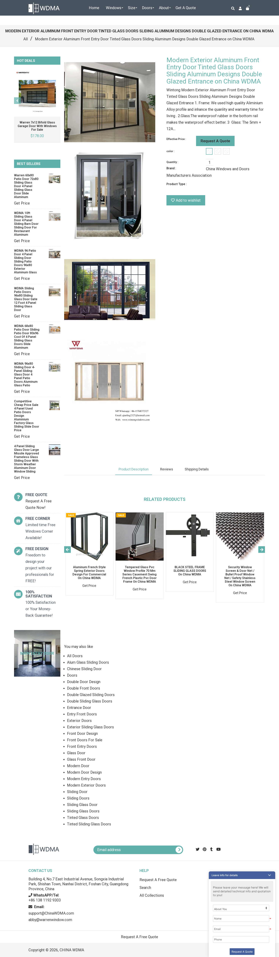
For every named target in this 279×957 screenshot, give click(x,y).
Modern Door (78, 766)
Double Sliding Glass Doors (89, 701)
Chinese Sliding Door (84, 669)
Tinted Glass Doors (83, 817)
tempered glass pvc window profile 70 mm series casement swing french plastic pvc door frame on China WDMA (139, 574)
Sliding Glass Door (82, 804)
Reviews (166, 469)
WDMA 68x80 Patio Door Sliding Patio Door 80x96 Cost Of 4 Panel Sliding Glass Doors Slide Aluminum (26, 336)
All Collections (152, 895)
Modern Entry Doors (84, 778)
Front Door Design (82, 733)
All (25, 39)
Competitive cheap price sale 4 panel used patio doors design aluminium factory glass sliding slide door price (26, 415)
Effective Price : (176, 139)
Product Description (134, 469)
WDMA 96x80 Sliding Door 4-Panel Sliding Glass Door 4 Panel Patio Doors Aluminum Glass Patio (26, 374)
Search (145, 887)
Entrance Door (79, 707)
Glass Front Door (81, 759)
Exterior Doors (79, 720)
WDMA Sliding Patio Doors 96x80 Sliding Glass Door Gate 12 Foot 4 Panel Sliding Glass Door (25, 299)
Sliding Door (77, 791)
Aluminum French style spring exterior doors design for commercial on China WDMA (89, 572)
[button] (242, 875)
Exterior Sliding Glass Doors (90, 727)
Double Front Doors (83, 688)
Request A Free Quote (158, 879)
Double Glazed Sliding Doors (91, 694)
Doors (72, 675)
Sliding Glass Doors (83, 811)
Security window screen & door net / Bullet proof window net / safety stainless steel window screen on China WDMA (239, 576)
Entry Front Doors (82, 714)
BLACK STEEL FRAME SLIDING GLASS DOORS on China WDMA (189, 570)
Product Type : (176, 184)
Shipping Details (197, 469)
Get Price (22, 203)
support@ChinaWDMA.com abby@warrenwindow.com (51, 913)
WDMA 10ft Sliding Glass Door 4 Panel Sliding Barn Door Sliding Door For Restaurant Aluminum (26, 223)
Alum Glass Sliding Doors (88, 662)
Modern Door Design (84, 772)
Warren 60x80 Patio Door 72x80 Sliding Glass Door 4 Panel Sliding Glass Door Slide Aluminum (26, 186)
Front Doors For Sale (84, 740)
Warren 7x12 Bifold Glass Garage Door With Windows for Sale (37, 126)
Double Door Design (83, 681)
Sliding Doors (78, 798)
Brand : (171, 168)
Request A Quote (215, 141)
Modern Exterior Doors (86, 785)
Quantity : (172, 162)
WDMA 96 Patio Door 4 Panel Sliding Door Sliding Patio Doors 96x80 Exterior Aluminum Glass (25, 261)
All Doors (75, 656)
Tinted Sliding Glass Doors (89, 824)
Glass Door (76, 753)
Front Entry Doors (82, 746)
